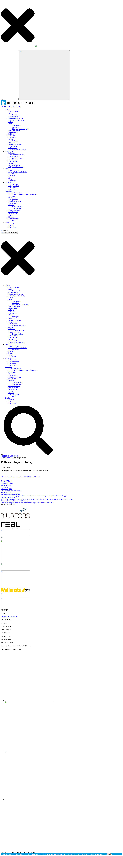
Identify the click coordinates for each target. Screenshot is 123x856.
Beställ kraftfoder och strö (16, 155)
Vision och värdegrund (15, 193)
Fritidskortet (16, 115)
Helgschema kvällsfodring (16, 167)
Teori (10, 123)
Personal (11, 224)
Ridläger (11, 134)
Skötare (10, 139)
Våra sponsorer (13, 200)
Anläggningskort (13, 186)
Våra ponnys (12, 137)
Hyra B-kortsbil (13, 160)
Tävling (7, 168)
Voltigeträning (12, 146)
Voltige (10, 179)
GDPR (10, 215)
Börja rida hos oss (13, 111)
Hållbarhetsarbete (13, 219)
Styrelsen (11, 205)
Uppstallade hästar (14, 156)
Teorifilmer (15, 127)
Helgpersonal (12, 227)
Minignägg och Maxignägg (20, 129)
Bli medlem (11, 196)
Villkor (10, 122)
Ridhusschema (12, 161)
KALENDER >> (6, 480)
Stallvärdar (11, 142)
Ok (109, 854)
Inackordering (9, 151)
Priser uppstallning (14, 165)
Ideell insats (12, 198)
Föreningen (8, 191)
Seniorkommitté (13, 212)
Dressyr (10, 177)
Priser (10, 113)
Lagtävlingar (12, 180)
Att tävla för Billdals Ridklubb (17, 172)
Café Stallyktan (13, 184)
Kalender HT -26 (13, 170)
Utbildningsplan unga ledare (17, 149)
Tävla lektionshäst (13, 174)
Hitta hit (10, 225)
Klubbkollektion (13, 203)
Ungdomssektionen (14, 210)
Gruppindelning (13, 116)
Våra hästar (11, 136)
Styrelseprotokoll (17, 206)
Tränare (10, 163)
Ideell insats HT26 (14, 130)
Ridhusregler (12, 187)
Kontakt (7, 222)
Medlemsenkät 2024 (14, 201)
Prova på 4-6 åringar (14, 144)
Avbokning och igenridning (16, 120)
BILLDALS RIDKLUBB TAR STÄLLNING (22, 194)
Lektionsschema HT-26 (15, 118)
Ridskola (7, 110)
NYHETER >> (5, 492)
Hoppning (11, 175)
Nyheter (7, 458)
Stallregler (15, 141)
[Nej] (111, 854)
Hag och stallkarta (17, 158)
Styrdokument (12, 213)
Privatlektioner (12, 132)
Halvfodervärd (12, 148)
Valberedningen (17, 208)
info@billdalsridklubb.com (9, 616)
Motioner (11, 217)
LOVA (14, 220)
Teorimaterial (16, 125)
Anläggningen (9, 182)
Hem (2, 458)
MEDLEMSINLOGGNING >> (10, 106)
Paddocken (11, 153)
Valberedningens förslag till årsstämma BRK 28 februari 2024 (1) (20, 477)
